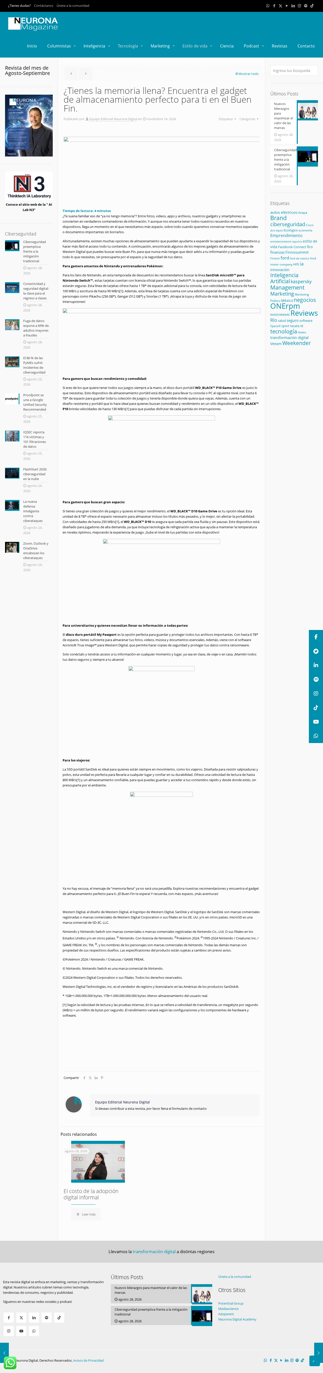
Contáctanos (43, 5)
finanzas (277, 252)
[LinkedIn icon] (293, 5)
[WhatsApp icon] (268, 5)
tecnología (283, 331)
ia (302, 264)
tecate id (296, 326)
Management (287, 287)
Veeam (276, 343)
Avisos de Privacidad (88, 1360)
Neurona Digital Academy (237, 1319)
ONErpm (285, 306)
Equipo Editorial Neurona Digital (113, 119)
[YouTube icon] (287, 5)
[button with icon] (8, 1317)
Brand (278, 218)
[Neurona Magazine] (33, 23)
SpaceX (275, 326)
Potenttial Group (231, 1303)
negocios (305, 299)
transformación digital (289, 337)
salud (282, 320)
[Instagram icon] (299, 5)
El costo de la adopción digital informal (91, 1194)
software (305, 320)
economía (305, 230)
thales (302, 332)
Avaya (302, 212)
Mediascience (228, 1308)
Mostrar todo (248, 73)
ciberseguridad (287, 224)
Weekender (296, 343)
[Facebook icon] (274, 5)
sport (285, 326)
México (287, 300)
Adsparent (226, 1314)
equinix (297, 241)
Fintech (275, 258)
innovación (279, 269)
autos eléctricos (283, 212)
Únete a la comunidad (73, 5)
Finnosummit (297, 252)
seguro (293, 320)
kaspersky (301, 281)
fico (310, 246)
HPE (296, 264)
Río (273, 320)
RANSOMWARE (280, 314)
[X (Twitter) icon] (280, 5)
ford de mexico (299, 258)
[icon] (306, 5)
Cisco (309, 225)
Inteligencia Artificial (284, 278)
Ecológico (291, 230)
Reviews (304, 313)
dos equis (276, 230)
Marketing (282, 293)
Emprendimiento (286, 235)
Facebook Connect (292, 247)
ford (285, 258)
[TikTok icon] (312, 5)
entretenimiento (280, 241)
